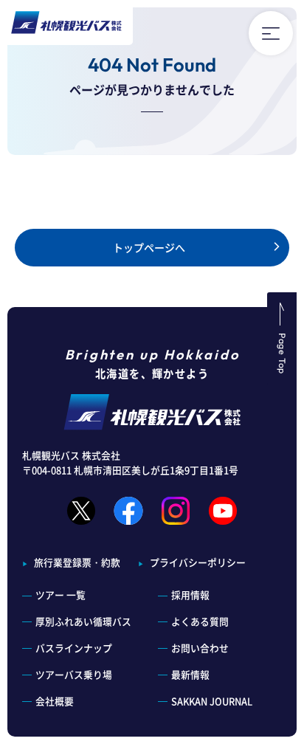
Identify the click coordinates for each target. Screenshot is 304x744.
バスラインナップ (73, 648)
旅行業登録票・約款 (77, 562)
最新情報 (190, 674)
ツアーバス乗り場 (73, 674)
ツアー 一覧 (60, 595)
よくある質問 (200, 621)
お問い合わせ (200, 648)
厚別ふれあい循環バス (83, 621)
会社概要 (54, 701)
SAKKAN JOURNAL (211, 701)
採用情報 (190, 595)
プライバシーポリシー (198, 562)
